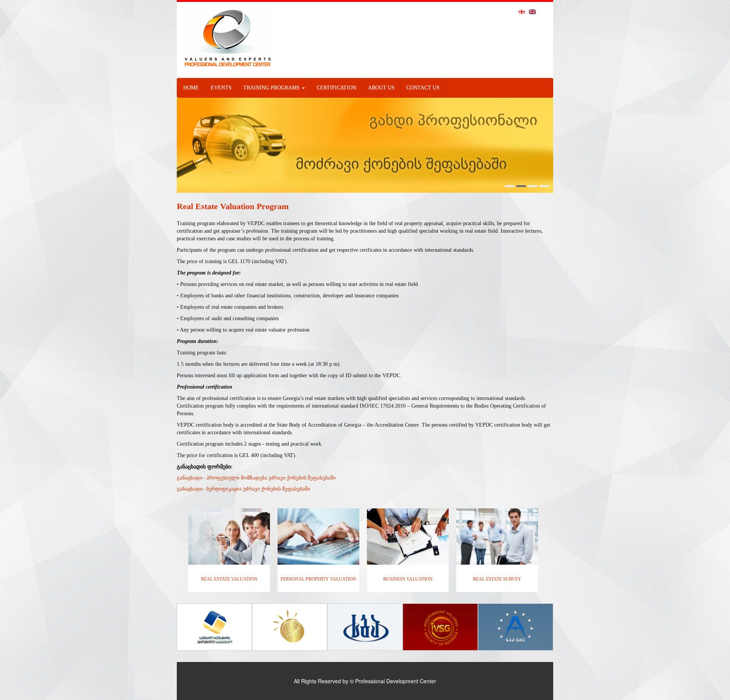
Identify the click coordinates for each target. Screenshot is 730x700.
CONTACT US (423, 87)
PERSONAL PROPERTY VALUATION (318, 579)
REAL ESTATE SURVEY (497, 579)
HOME (191, 87)
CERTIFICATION (336, 87)
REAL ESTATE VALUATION (229, 579)
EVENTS (221, 87)
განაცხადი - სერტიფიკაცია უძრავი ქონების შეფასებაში (243, 489)
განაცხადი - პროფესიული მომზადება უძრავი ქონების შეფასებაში (256, 478)
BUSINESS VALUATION (408, 579)
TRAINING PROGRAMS (272, 87)
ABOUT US (381, 87)
